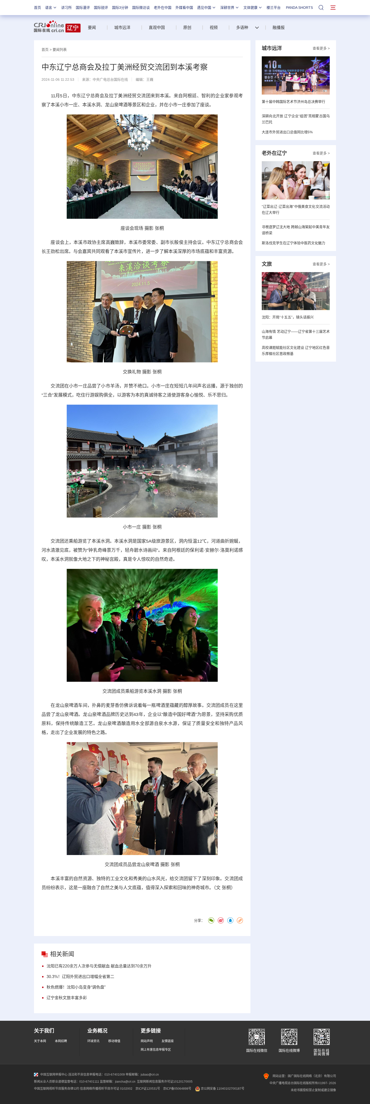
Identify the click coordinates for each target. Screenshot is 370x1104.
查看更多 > (321, 48)
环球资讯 (93, 1041)
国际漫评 (83, 8)
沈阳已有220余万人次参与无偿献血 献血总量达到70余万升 (99, 966)
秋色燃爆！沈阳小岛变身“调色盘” (76, 987)
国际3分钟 (120, 8)
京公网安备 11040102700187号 (222, 1088)
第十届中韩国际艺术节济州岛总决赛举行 (293, 102)
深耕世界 (227, 8)
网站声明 (147, 1041)
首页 (37, 8)
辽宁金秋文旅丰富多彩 (67, 998)
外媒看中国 (184, 8)
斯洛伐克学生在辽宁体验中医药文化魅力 (293, 243)
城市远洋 (122, 27)
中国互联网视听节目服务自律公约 (56, 1088)
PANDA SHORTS (299, 8)
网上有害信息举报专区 (156, 1049)
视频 (214, 27)
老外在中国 (162, 8)
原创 (187, 27)
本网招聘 (61, 1041)
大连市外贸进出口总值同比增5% (287, 132)
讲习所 (66, 8)
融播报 (279, 27)
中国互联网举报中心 (53, 1074)
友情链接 (168, 1041)
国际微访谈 (141, 8)
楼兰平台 (274, 8)
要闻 (92, 27)
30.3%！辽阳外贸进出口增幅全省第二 (80, 976)
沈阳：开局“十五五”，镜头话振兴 (288, 317)
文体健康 (250, 8)
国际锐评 (101, 8)
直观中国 (157, 27)
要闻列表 (60, 50)
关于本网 (40, 1041)
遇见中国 (204, 8)
